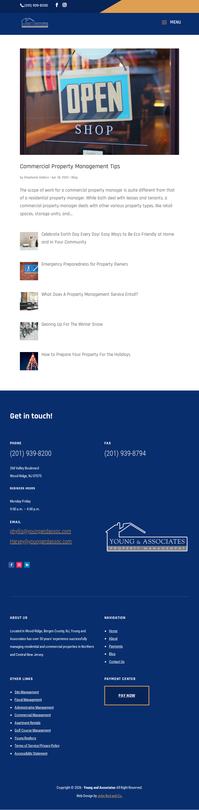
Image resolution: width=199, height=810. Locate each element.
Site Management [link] (27, 692)
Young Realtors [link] (25, 738)
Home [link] (113, 631)
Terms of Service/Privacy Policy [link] (37, 746)
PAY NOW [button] (126, 695)
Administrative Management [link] (34, 707)
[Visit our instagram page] (64, 5)
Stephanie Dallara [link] (36, 177)
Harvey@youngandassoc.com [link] (41, 541)
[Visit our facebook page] (57, 5)
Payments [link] (116, 646)
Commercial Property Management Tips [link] (70, 166)
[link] (34, 22)
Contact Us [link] (116, 662)
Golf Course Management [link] (33, 730)
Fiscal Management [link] (28, 700)
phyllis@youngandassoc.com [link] (40, 531)
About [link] (113, 638)
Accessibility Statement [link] (31, 753)
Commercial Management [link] (33, 715)
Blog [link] (74, 177)
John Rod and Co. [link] (110, 796)
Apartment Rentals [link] (28, 723)
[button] (169, 25)
